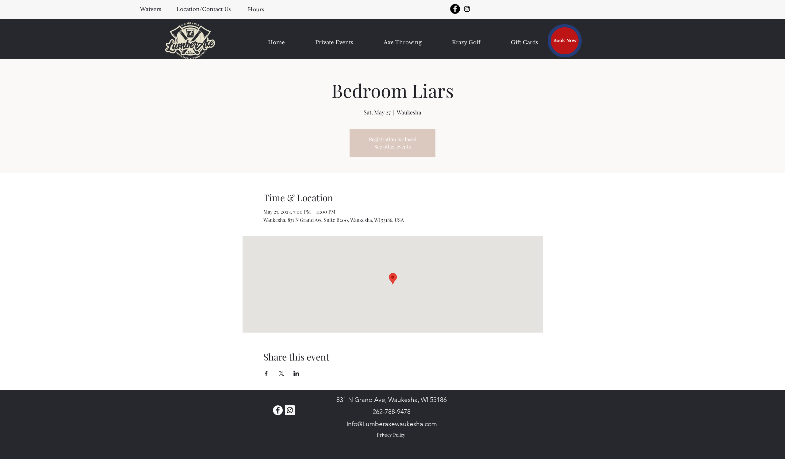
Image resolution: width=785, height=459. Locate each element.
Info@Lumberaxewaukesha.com (392, 424)
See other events (392, 146)
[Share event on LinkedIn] (296, 373)
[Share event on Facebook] (266, 373)
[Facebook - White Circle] (278, 410)
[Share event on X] (281, 373)
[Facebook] (455, 9)
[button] (256, 9)
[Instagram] (467, 9)
